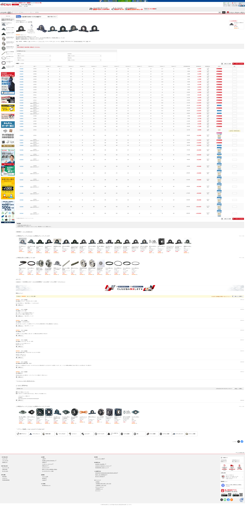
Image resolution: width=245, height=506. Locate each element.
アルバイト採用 (45, 476)
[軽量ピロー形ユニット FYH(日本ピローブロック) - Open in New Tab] (92, 412)
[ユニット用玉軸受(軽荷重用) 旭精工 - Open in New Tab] (75, 412)
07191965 (21, 97)
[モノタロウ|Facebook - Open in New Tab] (228, 500)
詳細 (219, 12)
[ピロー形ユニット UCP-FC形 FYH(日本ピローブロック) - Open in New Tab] (179, 242)
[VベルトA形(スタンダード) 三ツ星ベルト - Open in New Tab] (135, 263)
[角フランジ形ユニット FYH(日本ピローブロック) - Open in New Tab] (161, 242)
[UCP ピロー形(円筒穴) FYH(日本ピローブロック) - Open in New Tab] (66, 242)
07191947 (21, 92)
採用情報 (42, 474)
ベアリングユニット (61, 281)
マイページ (14, 6)
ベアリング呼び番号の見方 (27, 231)
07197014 (21, 154)
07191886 (21, 76)
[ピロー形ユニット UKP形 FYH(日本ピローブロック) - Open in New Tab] (49, 242)
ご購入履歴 (26, 6)
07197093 (21, 206)
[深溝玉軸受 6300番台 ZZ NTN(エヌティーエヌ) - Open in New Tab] (83, 263)
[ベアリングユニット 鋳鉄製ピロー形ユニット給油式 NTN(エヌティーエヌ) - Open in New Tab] (75, 242)
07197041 (21, 173)
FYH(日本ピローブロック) (20, 20)
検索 (224, 12)
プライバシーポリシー (99, 487)
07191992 (21, 105)
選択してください (21, 55)
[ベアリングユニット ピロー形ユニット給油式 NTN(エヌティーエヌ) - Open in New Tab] (118, 242)
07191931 (21, 89)
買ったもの (237, 12)
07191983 (21, 102)
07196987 (21, 142)
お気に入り (242, 12)
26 (34, 296)
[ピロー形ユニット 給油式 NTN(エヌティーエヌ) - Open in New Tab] (40, 242)
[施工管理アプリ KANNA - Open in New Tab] (8, 165)
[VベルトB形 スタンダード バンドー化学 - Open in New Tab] (109, 263)
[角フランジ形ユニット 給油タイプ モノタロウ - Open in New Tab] (109, 412)
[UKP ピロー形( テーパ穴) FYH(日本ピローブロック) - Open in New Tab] (153, 242)
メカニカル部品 (46, 281)
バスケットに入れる (239, 63)
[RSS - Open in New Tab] (231, 500)
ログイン (15, 4)
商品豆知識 (4, 476)
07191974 (21, 100)
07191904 (21, 81)
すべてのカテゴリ (15, 12)
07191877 (21, 73)
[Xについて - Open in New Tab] (221, 500)
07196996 (21, 145)
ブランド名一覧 (5, 460)
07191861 (21, 71)
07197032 (21, 166)
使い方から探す (5, 471)
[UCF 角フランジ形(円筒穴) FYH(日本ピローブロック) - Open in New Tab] (118, 412)
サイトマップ (97, 490)
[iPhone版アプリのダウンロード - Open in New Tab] (226, 495)
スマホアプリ (4, 478)
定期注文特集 (4, 469)
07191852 (21, 68)
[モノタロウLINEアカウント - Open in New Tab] (225, 500)
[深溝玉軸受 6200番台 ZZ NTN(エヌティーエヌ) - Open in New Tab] (92, 263)
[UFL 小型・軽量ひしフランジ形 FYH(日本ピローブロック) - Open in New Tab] (23, 412)
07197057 (21, 179)
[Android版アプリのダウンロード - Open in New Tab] (238, 495)
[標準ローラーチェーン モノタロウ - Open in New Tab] (75, 263)
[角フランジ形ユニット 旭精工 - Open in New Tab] (49, 412)
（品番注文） (9, 12)
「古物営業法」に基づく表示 (100, 485)
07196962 (21, 135)
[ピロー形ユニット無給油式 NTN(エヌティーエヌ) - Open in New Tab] (31, 242)
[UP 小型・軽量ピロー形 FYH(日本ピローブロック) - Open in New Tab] (101, 242)
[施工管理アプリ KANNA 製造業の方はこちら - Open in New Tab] (8, 175)
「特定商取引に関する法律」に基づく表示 (103, 483)
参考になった (20, 325)
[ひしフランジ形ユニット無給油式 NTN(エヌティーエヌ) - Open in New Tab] (66, 412)
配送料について (224, 461)
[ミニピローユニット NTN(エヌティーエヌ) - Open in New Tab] (83, 412)
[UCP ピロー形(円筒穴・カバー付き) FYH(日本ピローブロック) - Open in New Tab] (144, 242)
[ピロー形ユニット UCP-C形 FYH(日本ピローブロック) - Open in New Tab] (83, 242)
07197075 (21, 193)
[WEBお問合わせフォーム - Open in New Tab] (225, 4)
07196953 (21, 129)
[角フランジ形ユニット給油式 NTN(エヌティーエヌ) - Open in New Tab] (40, 412)
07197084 (21, 199)
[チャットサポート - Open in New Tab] (229, 4)
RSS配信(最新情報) (6, 480)
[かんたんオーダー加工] (8, 147)
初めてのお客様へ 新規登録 (26, 4)
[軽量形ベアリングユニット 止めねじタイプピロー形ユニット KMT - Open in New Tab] (57, 263)
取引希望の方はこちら (46, 485)
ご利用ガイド (225, 457)
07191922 (21, 87)
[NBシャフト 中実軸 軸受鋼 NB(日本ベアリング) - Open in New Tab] (66, 263)
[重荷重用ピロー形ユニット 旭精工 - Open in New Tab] (57, 242)
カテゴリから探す (3, 12)
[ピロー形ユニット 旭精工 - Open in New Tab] (23, 242)
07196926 (21, 121)
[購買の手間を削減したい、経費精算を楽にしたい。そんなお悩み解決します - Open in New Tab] (130, 288)
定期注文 (20, 6)
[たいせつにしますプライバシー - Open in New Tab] (241, 500)
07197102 (21, 213)
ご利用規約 (97, 481)
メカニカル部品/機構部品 (37, 281)
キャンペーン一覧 (5, 467)
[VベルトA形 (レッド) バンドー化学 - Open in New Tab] (31, 263)
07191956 (21, 94)
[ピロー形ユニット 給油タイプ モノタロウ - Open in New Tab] (109, 242)
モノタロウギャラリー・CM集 (47, 471)
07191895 (21, 79)
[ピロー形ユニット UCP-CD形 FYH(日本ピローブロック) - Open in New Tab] (127, 242)
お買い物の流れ (224, 460)
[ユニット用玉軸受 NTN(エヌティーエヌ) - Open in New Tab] (101, 412)
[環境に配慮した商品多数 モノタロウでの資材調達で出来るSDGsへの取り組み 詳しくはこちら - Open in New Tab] (8, 222)
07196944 (21, 126)
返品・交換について (236, 461)
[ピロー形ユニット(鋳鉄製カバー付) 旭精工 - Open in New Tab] (57, 412)
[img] (6, 4)
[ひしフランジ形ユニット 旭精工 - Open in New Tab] (135, 412)
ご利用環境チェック (99, 488)
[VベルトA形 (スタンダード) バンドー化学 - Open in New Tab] (127, 263)
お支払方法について (236, 460)
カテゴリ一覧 (4, 458)
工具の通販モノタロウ (27, 281)
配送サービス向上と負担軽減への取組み (49, 469)
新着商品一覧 (4, 462)
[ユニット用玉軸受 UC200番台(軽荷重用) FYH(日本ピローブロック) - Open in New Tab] (49, 263)
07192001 (21, 108)
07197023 (21, 159)
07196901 (21, 115)
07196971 (21, 140)
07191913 (21, 84)
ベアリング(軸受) (53, 281)
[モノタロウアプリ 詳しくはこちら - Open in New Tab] (232, 490)
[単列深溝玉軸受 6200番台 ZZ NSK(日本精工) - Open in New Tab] (101, 263)
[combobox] (119, 12)
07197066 (21, 186)
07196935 (21, 123)
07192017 (21, 110)
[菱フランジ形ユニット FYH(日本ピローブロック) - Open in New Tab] (31, 412)
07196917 (21, 118)
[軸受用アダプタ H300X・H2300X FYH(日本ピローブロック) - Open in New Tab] (40, 263)
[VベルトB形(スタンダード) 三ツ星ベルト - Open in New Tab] (118, 263)
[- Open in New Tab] (224, 467)
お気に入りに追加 (227, 63)
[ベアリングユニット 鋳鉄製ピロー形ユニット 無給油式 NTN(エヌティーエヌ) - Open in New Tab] (135, 242)
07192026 (21, 113)
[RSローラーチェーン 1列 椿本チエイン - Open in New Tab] (23, 263)
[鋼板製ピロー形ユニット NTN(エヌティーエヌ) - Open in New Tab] (187, 242)
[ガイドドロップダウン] (235, 5)
